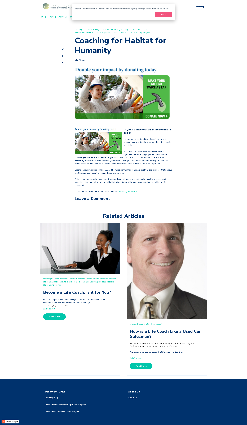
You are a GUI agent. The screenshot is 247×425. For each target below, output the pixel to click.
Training (200, 6)
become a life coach (68, 278)
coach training (93, 29)
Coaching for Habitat (128, 191)
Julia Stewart (120, 32)
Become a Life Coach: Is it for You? (77, 292)
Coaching (78, 29)
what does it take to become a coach (69, 281)
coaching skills (103, 32)
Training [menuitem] (52, 16)
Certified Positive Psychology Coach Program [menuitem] (65, 404)
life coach (134, 324)
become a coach (140, 29)
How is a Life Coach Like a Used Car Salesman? (165, 334)
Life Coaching (92, 281)
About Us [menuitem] (63, 16)
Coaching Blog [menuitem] (51, 397)
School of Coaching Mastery (115, 29)
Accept (163, 14)
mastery (159, 324)
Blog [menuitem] (43, 16)
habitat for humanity (84, 32)
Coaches (151, 324)
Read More (54, 316)
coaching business (51, 278)
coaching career (105, 281)
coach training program (140, 32)
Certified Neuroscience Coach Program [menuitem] (62, 411)
